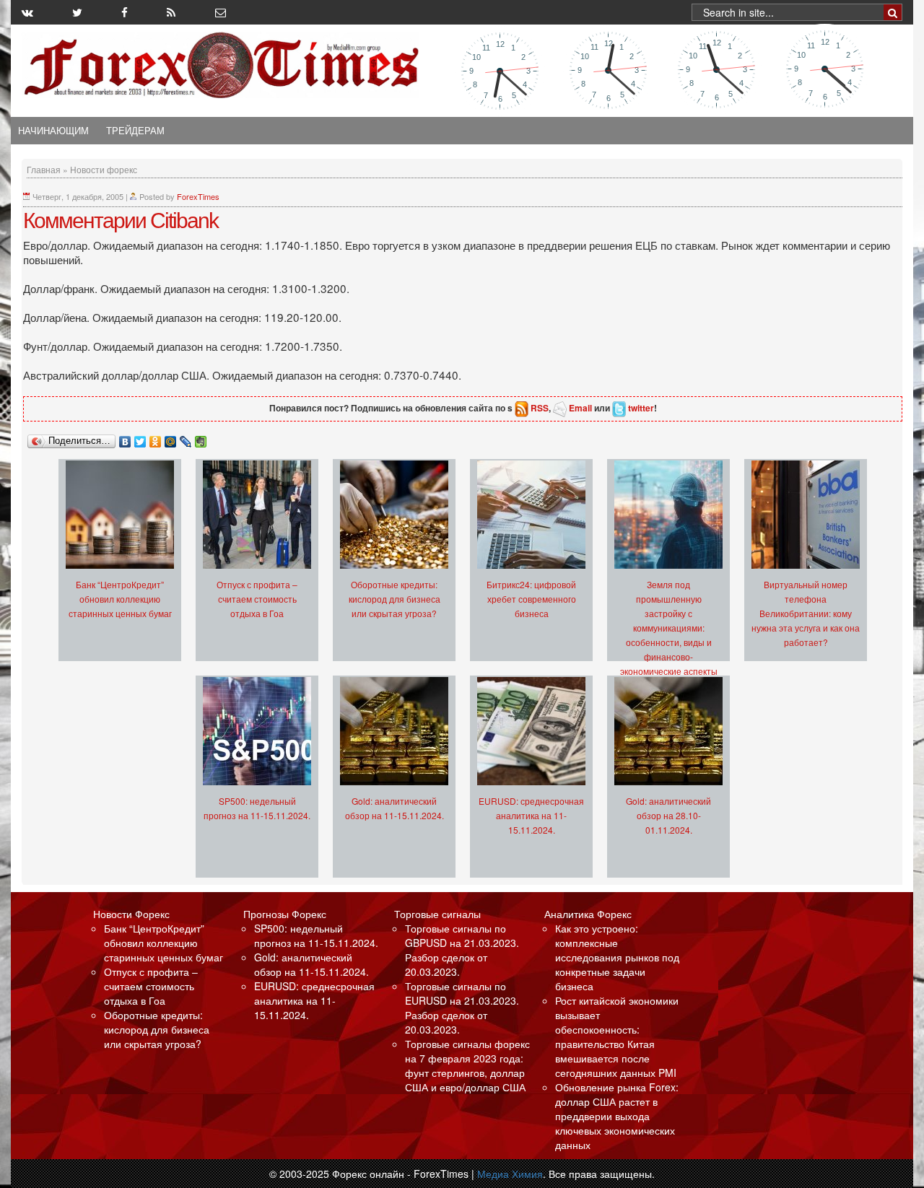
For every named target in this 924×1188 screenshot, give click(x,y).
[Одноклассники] (155, 438)
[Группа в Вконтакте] (27, 12)
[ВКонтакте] (125, 438)
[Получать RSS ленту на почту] (220, 12)
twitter (641, 407)
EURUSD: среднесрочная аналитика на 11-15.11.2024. (531, 815)
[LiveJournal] (185, 438)
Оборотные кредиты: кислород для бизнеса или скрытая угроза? (394, 598)
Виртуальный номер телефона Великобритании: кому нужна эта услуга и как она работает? (805, 613)
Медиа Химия (510, 1173)
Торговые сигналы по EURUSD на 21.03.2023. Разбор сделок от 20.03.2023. (462, 1007)
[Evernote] (201, 438)
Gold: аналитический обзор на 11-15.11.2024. (311, 964)
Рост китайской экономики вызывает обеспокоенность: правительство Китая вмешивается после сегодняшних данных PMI (617, 1036)
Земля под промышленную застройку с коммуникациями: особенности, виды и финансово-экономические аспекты (669, 627)
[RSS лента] (171, 12)
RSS (540, 407)
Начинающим (53, 130)
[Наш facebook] (124, 12)
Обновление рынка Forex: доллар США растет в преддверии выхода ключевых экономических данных (617, 1116)
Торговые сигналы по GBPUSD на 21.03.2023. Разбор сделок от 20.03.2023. (462, 950)
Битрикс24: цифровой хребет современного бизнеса (531, 598)
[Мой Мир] (170, 438)
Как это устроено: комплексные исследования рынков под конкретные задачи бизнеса (617, 957)
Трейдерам (135, 130)
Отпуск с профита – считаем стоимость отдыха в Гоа (257, 598)
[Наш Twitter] (77, 12)
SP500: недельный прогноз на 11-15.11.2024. (316, 935)
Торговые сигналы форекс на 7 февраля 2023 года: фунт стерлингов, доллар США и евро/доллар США (467, 1065)
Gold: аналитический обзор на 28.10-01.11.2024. (668, 815)
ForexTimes (198, 196)
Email (580, 407)
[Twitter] (140, 438)
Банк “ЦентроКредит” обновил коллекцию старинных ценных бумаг (120, 598)
